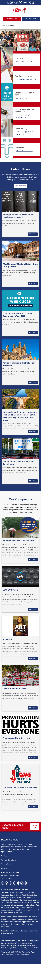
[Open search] (38, 26)
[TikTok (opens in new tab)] (29, 2)
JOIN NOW (35, 826)
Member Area (12, 19)
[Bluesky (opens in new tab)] (11, 2)
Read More (32, 234)
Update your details (22, 61)
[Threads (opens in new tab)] (33, 2)
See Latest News (20, 186)
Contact (4, 856)
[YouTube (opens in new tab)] (24, 2)
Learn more (20, 98)
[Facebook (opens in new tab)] (7, 2)
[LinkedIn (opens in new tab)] (20, 2)
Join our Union (30, 19)
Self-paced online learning (24, 151)
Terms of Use (6, 864)
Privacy (4, 868)
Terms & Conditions (8, 860)
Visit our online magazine (24, 79)
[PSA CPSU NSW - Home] (20, 10)
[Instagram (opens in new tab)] (16, 2)
